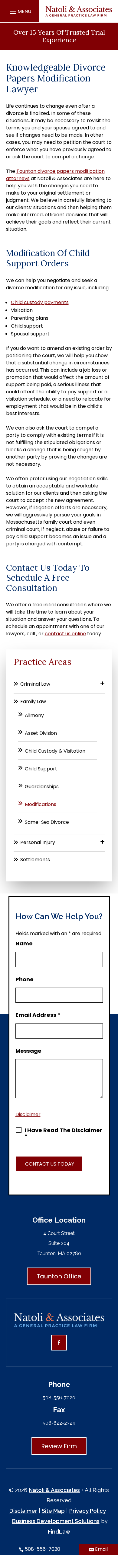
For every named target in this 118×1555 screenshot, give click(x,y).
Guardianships (42, 786)
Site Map (53, 1511)
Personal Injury (37, 842)
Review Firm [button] (59, 1446)
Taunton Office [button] (59, 1276)
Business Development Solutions (56, 1521)
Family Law (33, 701)
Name (24, 943)
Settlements (35, 859)
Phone (24, 979)
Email (101, 1549)
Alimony (34, 715)
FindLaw (59, 1531)
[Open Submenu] (102, 684)
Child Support (41, 768)
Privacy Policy (87, 1511)
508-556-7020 (59, 1398)
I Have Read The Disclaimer (63, 1133)
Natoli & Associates (54, 1490)
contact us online (65, 633)
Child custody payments (40, 302)
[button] (19, 11)
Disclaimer (28, 1114)
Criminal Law (35, 684)
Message (28, 1051)
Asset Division (41, 733)
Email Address (38, 1015)
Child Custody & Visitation (55, 750)
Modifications (40, 804)
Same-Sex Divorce (47, 822)
